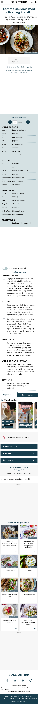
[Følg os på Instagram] (15, 680)
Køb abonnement (26, 696)
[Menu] (4, 2)
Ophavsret (4, 698)
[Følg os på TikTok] (31, 680)
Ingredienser (8, 395)
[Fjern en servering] (10, 122)
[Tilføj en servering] (28, 122)
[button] (8, 415)
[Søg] (31, 2)
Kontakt (6, 696)
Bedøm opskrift (26, 67)
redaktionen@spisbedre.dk (20, 691)
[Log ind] (35, 2)
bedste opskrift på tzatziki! (19, 479)
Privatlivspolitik (15, 698)
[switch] (5, 268)
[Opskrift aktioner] (16, 551)
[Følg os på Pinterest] (23, 680)
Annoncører (15, 696)
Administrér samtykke (29, 698)
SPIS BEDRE (19, 2)
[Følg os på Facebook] (7, 680)
